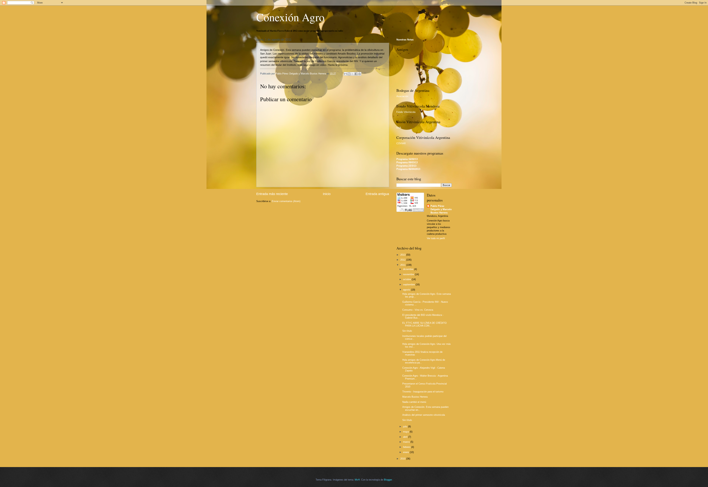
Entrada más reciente (272, 194)
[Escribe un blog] (349, 74)
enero (406, 452)
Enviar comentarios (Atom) (286, 201)
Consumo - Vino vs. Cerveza (417, 309)
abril (405, 436)
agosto (407, 289)
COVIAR (401, 143)
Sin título (407, 330)
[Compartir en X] (352, 74)
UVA (398, 127)
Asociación (402, 96)
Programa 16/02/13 (407, 159)
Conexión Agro (290, 17)
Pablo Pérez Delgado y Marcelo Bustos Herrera (441, 209)
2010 (403, 458)
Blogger (388, 479)
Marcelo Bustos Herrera (415, 396)
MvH (357, 479)
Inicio (327, 194)
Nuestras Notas (405, 39)
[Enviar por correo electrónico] (345, 74)
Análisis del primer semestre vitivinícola (423, 414)
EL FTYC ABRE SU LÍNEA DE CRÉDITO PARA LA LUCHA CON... (424, 324)
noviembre (409, 274)
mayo (406, 431)
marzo (406, 441)
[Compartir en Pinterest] (359, 74)
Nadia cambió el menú (414, 402)
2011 (403, 265)
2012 (403, 259)
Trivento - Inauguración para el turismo (422, 391)
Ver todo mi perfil (436, 238)
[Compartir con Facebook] (356, 74)
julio (405, 426)
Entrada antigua (377, 194)
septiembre (409, 284)
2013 (403, 254)
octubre (407, 279)
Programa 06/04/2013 (408, 169)
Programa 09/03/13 (407, 162)
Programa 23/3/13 (406, 165)
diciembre (408, 269)
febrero (407, 447)
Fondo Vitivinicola (405, 112)
